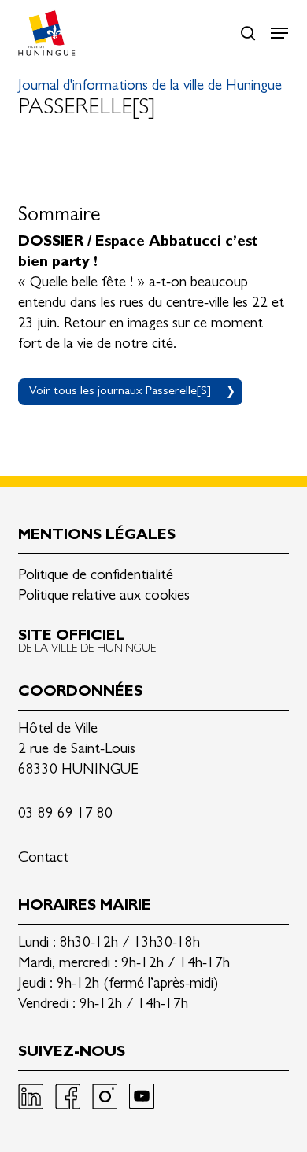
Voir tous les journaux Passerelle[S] (120, 392)
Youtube (141, 1096)
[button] (279, 33)
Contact (43, 858)
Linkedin (30, 1096)
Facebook (67, 1096)
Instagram (104, 1096)
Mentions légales (97, 536)
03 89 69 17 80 (65, 814)
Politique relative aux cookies (104, 596)
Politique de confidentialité (95, 576)
